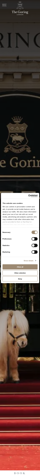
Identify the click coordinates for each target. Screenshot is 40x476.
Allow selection (20, 273)
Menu (4, 5)
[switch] (34, 239)
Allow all (20, 267)
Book (20, 473)
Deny (20, 279)
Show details (28, 260)
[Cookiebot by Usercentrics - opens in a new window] (28, 195)
